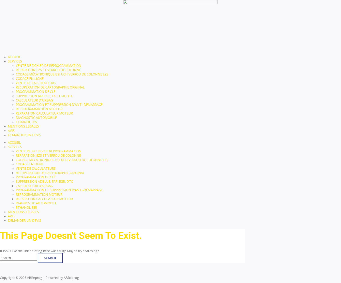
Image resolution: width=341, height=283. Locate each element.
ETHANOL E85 (26, 122)
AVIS (11, 130)
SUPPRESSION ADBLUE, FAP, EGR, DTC (44, 96)
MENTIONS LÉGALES (23, 126)
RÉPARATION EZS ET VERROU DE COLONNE (48, 70)
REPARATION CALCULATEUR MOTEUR (44, 113)
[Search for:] (19, 258)
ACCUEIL (14, 57)
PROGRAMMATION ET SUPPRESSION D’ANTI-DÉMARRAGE (59, 104)
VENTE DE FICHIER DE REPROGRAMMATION (48, 65)
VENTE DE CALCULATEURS (36, 83)
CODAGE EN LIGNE (30, 78)
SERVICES (15, 61)
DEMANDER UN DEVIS (24, 135)
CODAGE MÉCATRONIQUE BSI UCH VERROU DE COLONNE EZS (62, 74)
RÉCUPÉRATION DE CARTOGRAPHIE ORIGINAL (50, 87)
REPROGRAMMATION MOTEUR (39, 109)
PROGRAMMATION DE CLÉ (35, 91)
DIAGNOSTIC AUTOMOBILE (36, 117)
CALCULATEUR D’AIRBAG (34, 100)
